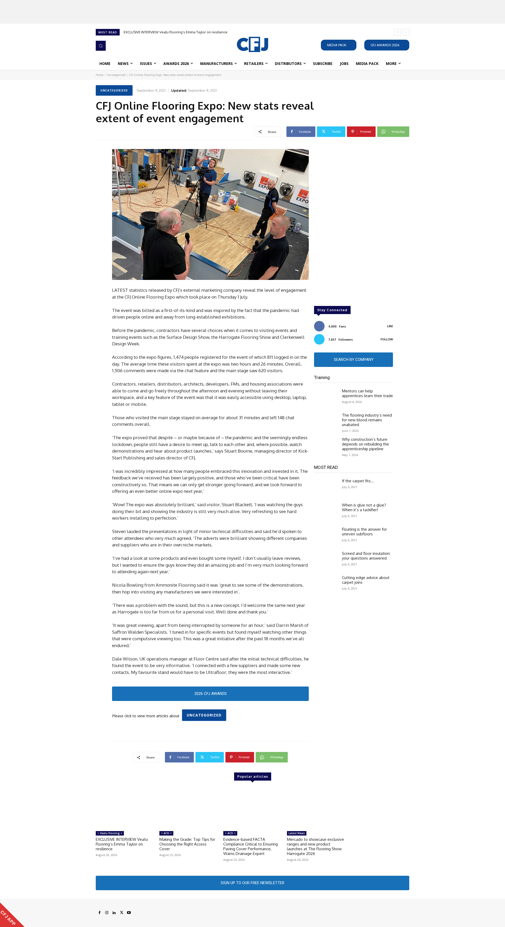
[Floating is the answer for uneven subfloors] (326, 536)
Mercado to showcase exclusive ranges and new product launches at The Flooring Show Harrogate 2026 (315, 846)
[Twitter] (121, 912)
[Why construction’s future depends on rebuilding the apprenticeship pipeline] (326, 446)
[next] (406, 32)
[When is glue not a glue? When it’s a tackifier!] (326, 512)
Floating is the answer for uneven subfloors (364, 531)
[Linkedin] (114, 912)
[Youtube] (129, 912)
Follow (387, 339)
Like (390, 326)
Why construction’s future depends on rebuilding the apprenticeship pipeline (365, 444)
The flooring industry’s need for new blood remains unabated (367, 420)
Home (99, 75)
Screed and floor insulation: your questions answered (366, 556)
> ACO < (166, 833)
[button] (101, 46)
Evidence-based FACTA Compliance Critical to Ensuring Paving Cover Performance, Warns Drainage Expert (250, 846)
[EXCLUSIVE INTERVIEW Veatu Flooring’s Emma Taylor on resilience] (125, 807)
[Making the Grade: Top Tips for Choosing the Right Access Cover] (188, 807)
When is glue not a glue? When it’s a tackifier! (364, 507)
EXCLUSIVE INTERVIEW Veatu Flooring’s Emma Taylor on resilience (176, 32)
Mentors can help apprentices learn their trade (367, 393)
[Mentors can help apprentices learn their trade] (326, 398)
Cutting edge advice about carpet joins (366, 580)
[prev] (397, 32)
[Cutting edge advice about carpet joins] (326, 584)
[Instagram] (106, 912)
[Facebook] (99, 912)
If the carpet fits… (358, 480)
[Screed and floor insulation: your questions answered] (326, 560)
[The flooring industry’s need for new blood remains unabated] (326, 422)
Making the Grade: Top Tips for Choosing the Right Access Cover (187, 844)
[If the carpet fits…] (326, 488)
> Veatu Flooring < (109, 833)
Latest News (297, 833)
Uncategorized (116, 75)
